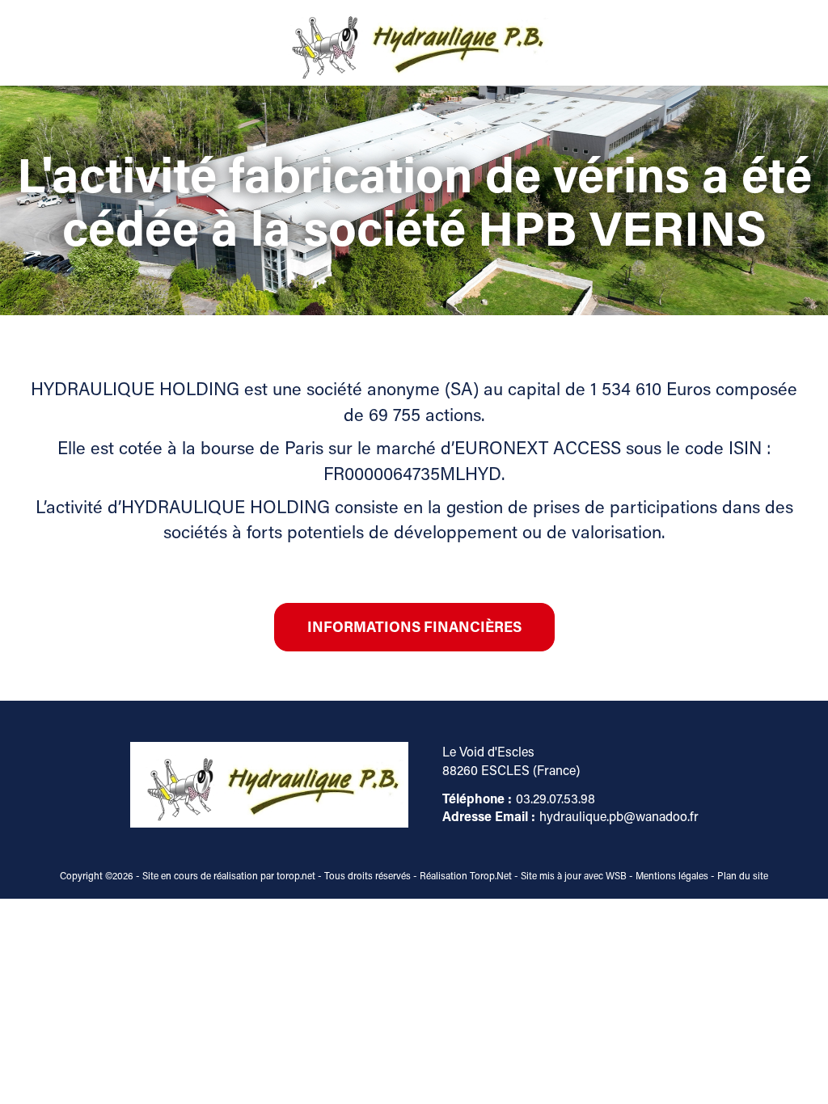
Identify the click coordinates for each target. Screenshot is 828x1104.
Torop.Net (491, 875)
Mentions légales (672, 875)
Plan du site (742, 875)
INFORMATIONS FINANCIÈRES (414, 626)
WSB (616, 875)
